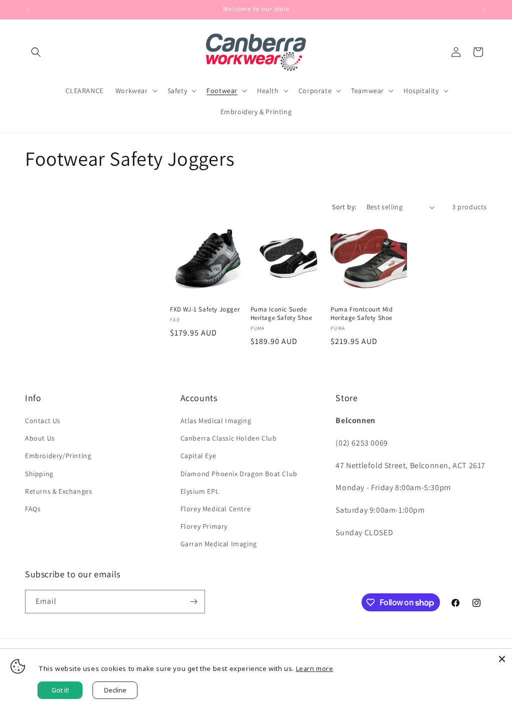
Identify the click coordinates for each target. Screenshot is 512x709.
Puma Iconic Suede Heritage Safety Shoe (281, 313)
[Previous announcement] (29, 9)
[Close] (502, 659)
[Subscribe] (193, 601)
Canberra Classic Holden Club (228, 438)
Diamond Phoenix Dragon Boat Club (239, 473)
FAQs (32, 508)
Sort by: (344, 206)
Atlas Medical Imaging (216, 420)
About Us (40, 438)
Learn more (315, 668)
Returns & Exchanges (58, 491)
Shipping (39, 473)
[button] (36, 52)
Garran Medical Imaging (218, 543)
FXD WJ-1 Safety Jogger (205, 309)
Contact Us (42, 420)
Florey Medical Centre (215, 508)
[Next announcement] (483, 9)
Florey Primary (204, 526)
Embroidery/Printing (58, 455)
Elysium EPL (200, 491)
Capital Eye (198, 455)
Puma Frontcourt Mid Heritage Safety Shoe (361, 313)
